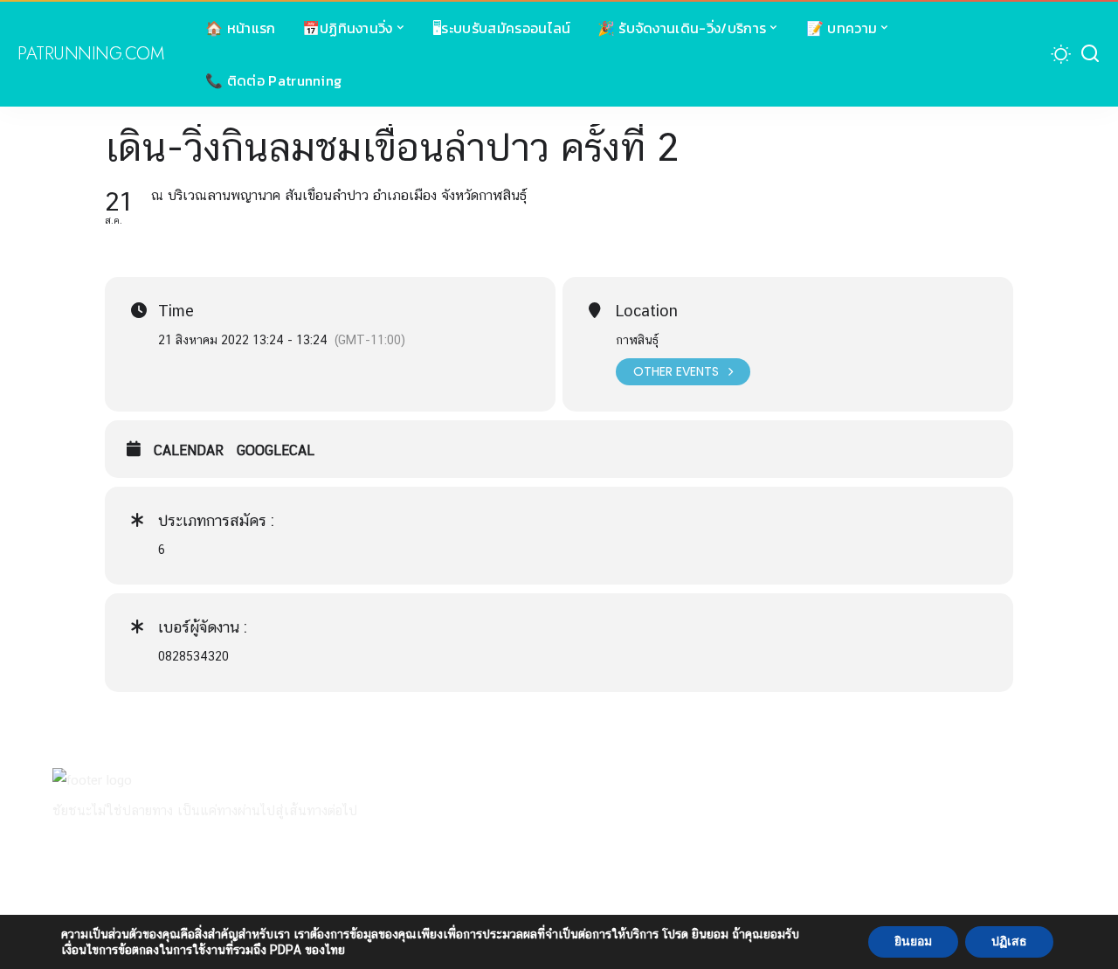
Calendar (189, 450)
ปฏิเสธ (1009, 941)
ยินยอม (913, 941)
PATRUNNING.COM (90, 54)
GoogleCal (275, 450)
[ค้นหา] (1090, 54)
